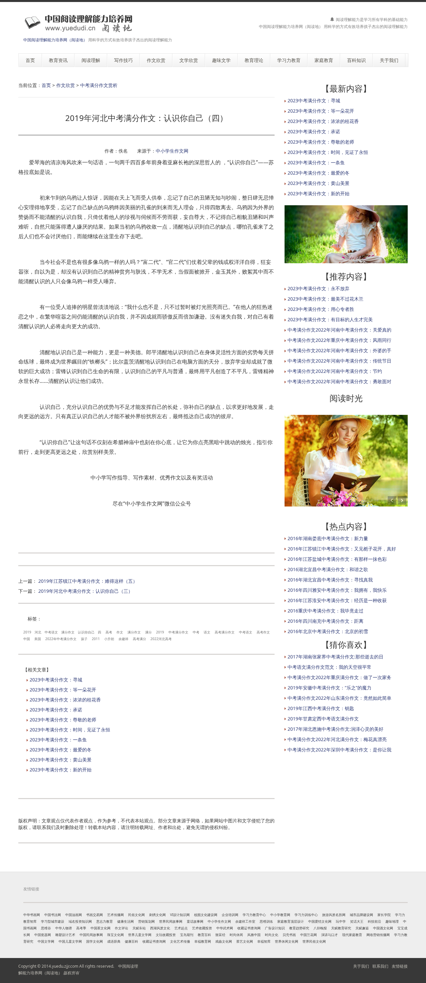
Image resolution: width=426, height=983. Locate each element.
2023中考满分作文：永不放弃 (318, 288)
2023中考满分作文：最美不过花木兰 (325, 299)
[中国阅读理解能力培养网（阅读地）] (76, 23)
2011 (96, 638)
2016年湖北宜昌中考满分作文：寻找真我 (330, 579)
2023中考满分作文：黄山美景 (61, 759)
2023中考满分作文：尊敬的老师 (63, 719)
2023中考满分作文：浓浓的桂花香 (65, 699)
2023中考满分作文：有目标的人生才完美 (330, 319)
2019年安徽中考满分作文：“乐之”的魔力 (329, 687)
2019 (27, 632)
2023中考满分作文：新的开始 (61, 769)
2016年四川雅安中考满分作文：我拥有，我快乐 (337, 590)
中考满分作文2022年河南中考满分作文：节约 (335, 371)
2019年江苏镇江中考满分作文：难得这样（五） (87, 581)
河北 (38, 632)
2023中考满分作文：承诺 (56, 709)
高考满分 (139, 638)
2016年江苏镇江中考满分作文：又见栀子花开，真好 (342, 548)
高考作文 (263, 632)
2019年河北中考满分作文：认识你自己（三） (85, 591)
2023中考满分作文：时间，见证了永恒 (70, 729)
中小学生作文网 (172, 151)
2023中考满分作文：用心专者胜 (321, 309)
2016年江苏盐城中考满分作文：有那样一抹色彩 (337, 559)
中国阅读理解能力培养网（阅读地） (55, 40)
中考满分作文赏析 (98, 85)
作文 (119, 632)
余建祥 (123, 638)
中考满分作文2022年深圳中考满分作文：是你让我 (339, 749)
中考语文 (51, 632)
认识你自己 (86, 632)
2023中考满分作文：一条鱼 (58, 739)
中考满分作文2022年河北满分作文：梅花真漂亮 (337, 739)
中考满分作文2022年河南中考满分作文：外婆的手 (339, 350)
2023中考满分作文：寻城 (56, 679)
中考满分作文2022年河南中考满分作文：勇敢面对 (339, 381)
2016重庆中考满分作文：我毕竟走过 (325, 610)
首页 (46, 85)
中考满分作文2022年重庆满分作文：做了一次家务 (339, 677)
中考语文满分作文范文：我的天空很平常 (329, 667)
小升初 (109, 638)
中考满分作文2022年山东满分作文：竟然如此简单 (339, 698)
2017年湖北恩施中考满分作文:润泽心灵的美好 (335, 729)
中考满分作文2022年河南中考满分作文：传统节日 (339, 361)
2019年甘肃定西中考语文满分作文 (323, 718)
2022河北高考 (161, 638)
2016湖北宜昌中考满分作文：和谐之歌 (328, 569)
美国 (37, 638)
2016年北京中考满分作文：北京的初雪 (328, 631)
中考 (196, 632)
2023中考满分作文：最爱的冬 (61, 749)
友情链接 (400, 966)
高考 (109, 632)
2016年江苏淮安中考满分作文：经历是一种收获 (337, 600)
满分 (148, 632)
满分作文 (68, 632)
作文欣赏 (65, 85)
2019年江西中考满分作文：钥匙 (321, 708)
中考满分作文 (178, 632)
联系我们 (380, 966)
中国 (26, 638)
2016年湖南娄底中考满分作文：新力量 (328, 538)
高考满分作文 (225, 632)
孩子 (84, 638)
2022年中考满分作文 (61, 638)
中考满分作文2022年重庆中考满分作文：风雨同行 (339, 340)
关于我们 (361, 966)
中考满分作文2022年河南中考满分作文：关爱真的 (339, 330)
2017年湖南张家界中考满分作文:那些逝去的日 (335, 656)
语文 (207, 632)
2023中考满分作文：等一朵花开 (63, 689)
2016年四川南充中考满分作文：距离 (325, 621)
